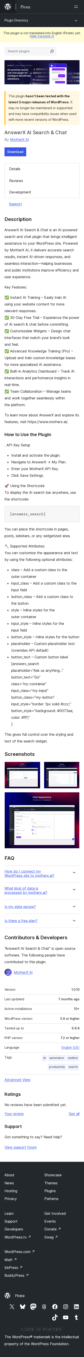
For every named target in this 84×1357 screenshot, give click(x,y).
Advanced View (17, 1079)
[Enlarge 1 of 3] (34, 767)
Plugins (50, 1191)
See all (74, 1113)
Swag (51, 1237)
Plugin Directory (16, 20)
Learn (9, 1213)
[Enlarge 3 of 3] (73, 798)
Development (20, 192)
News (9, 1183)
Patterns (51, 1198)
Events (50, 1221)
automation (56, 1058)
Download (15, 152)
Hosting (10, 1191)
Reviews (16, 180)
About (9, 1175)
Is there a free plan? (20, 921)
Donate (52, 1229)
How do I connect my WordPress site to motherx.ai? (29, 873)
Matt (10, 1259)
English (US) (71, 1047)
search (73, 1067)
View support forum (20, 1147)
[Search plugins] (51, 51)
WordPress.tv (17, 1237)
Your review (14, 1113)
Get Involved (55, 1213)
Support (15, 204)
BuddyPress (16, 1275)
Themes (51, 1183)
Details (14, 169)
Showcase (53, 1175)
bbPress (13, 1267)
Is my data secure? (20, 907)
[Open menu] (77, 6)
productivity (57, 1067)
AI (44, 1058)
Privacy (10, 1198)
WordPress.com (19, 1251)
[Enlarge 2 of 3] (73, 767)
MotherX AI (19, 139)
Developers (13, 1229)
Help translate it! (42, 36)
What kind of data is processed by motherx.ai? (25, 890)
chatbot (73, 1058)
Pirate (20, 1295)
